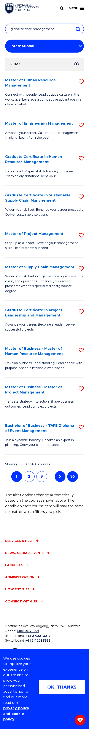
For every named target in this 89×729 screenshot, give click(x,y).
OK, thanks (61, 687)
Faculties (14, 565)
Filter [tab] (15, 64)
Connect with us (21, 601)
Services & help (19, 541)
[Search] (62, 8)
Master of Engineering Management (39, 123)
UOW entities (17, 589)
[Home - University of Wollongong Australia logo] (22, 8)
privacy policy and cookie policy (16, 713)
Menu (73, 8)
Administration (20, 577)
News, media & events (24, 553)
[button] (81, 82)
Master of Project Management (34, 234)
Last (72, 476)
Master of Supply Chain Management (39, 267)
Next (60, 476)
